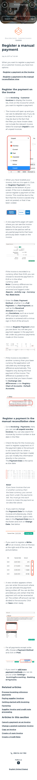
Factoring (6, 706)
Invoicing (18, 40)
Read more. (14, 295)
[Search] (32, 19)
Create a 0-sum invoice (12, 733)
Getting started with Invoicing (15, 702)
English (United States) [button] (18, 769)
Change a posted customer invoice (17, 726)
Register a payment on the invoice (18, 72)
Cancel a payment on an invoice (16, 722)
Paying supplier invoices (13, 698)
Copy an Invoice (9, 730)
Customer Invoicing (24, 38)
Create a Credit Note (11, 737)
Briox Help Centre (11, 38)
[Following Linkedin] (18, 762)
